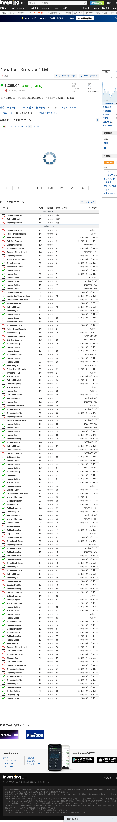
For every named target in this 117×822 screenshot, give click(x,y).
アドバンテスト (110, 186)
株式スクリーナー (17, 13)
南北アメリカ (101, 13)
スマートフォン (9, 761)
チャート (45, 8)
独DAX (105, 118)
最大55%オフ (97, 3)
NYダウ (106, 114)
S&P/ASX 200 (108, 122)
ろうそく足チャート (4, 126)
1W (33, 126)
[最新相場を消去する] (105, 147)
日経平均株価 (108, 103)
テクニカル (74, 8)
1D (30, 126)
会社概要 (31, 758)
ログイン (110, 3)
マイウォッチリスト (19, 8)
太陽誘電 (107, 182)
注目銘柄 (108, 156)
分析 (65, 8)
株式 (4, 13)
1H (22, 126)
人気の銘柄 (109, 162)
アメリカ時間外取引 (54, 13)
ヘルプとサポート (34, 764)
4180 (106, 143)
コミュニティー (68, 107)
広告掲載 (31, 761)
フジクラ (107, 171)
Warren (37, 13)
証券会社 (86, 8)
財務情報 (40, 107)
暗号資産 (34, 8)
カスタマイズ (89, 202)
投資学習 (105, 8)
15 (15, 126)
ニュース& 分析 (26, 107)
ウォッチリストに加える (67, 76)
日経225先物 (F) (109, 107)
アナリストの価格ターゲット (47, 113)
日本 (29, 13)
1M (37, 126)
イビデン (107, 190)
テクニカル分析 (6, 113)
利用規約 (108, 778)
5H (26, 126)
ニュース (56, 8)
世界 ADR (78, 13)
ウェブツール (8, 766)
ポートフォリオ (9, 764)
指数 (106, 72)
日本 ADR (89, 13)
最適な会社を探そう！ (13, 725)
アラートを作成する (91, 76)
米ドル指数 (107, 125)
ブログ (5, 758)
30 (19, 126)
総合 (2, 107)
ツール (96, 8)
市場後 (68, 13)
